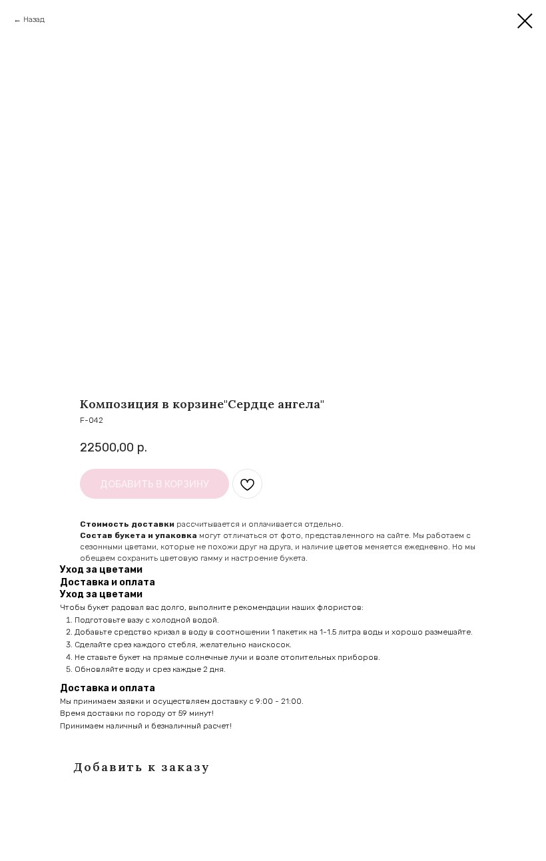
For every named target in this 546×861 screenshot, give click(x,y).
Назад (34, 19)
